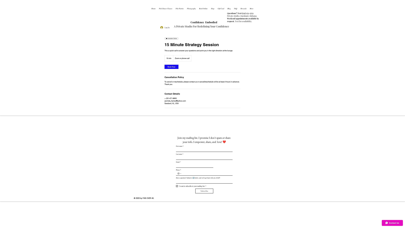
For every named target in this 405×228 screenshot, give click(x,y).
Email (178, 162)
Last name (179, 154)
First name (180, 146)
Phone (178, 170)
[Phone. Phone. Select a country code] (179, 173)
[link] (171, 67)
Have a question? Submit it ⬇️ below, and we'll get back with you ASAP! (198, 178)
